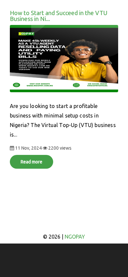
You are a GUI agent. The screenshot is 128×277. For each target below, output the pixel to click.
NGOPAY (75, 237)
